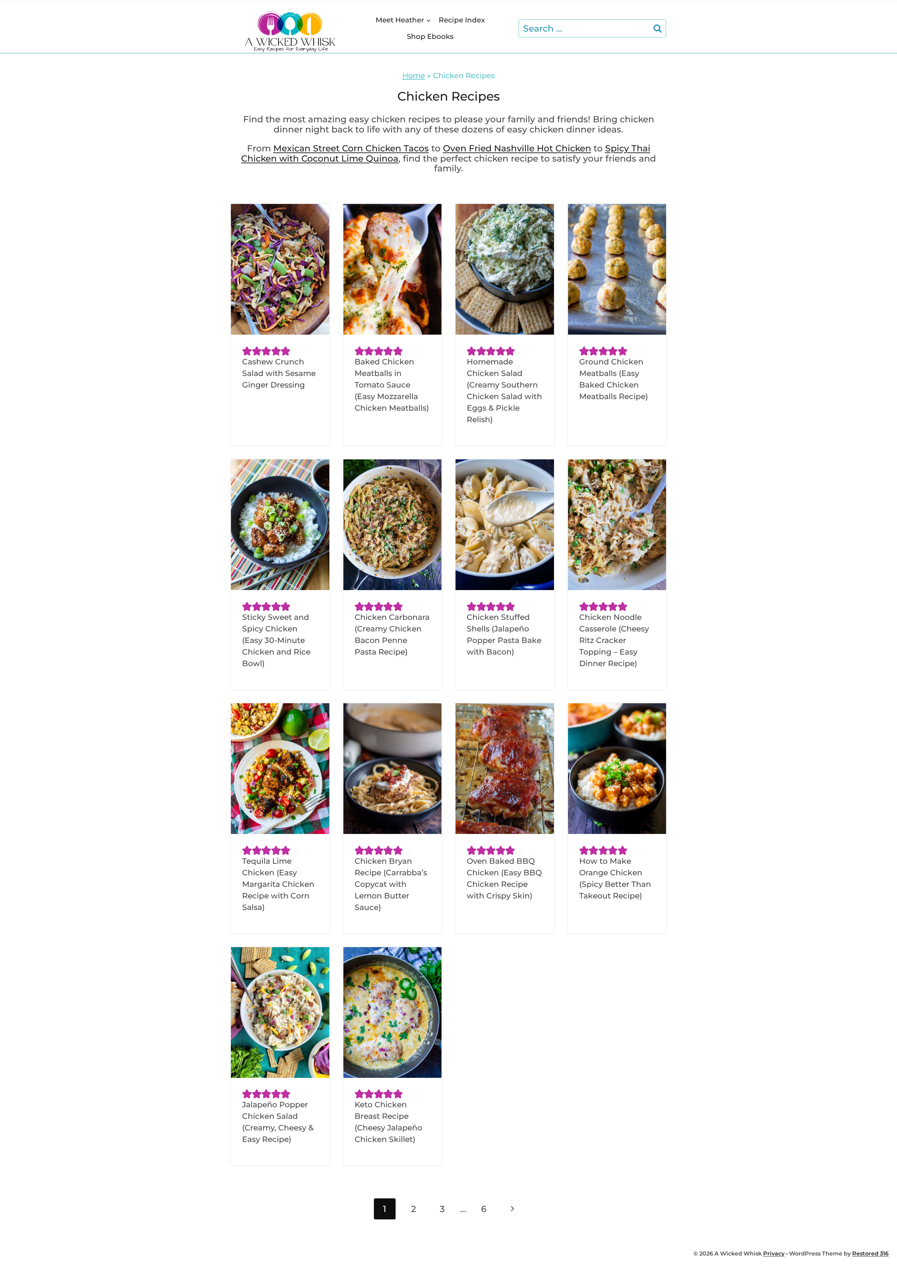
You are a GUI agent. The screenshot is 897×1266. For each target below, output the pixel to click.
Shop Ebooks (430, 36)
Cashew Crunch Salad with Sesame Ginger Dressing (279, 373)
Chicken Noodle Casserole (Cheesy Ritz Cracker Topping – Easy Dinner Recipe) (614, 640)
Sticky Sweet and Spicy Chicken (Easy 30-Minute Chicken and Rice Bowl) (276, 640)
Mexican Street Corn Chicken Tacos (351, 148)
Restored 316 (870, 1253)
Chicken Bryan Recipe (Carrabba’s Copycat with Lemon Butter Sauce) (391, 884)
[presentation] (280, 269)
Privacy (774, 1253)
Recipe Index (462, 20)
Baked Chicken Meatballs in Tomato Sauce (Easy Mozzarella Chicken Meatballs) (392, 385)
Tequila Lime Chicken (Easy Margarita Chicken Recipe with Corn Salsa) (278, 884)
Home (413, 75)
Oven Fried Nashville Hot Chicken (517, 148)
